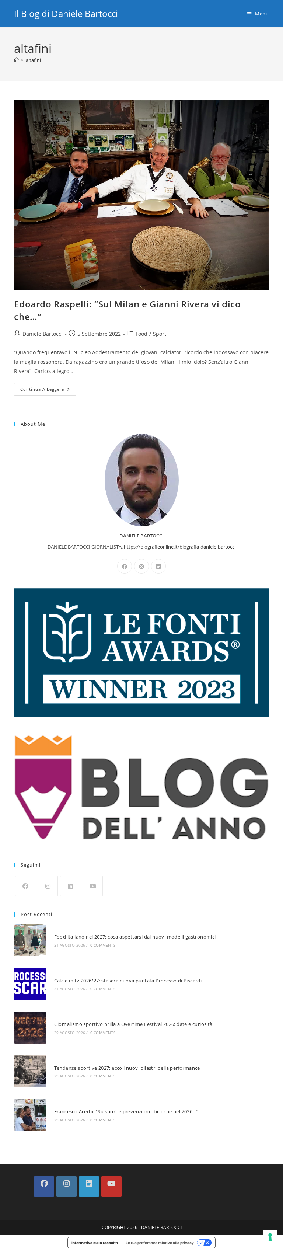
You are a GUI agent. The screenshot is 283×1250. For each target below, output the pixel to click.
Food (141, 333)
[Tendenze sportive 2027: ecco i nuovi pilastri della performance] (30, 1071)
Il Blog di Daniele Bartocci (66, 13)
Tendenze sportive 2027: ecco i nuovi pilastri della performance (127, 1068)
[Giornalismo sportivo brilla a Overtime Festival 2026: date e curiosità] (30, 1028)
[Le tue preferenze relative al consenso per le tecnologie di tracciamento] (270, 1237)
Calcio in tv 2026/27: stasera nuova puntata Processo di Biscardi (128, 980)
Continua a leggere (48, 391)
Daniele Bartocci (42, 333)
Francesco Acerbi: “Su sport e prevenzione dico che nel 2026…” (126, 1111)
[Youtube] (93, 886)
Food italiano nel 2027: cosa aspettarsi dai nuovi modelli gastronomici (135, 936)
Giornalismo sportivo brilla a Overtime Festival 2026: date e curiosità (133, 1024)
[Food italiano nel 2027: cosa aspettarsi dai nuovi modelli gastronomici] (30, 940)
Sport (159, 333)
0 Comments (102, 945)
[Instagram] (141, 566)
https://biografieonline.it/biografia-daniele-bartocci (179, 546)
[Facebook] (124, 566)
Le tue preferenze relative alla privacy (160, 1242)
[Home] (16, 60)
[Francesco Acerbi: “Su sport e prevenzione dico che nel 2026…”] (30, 1115)
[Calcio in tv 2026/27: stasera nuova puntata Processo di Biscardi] (30, 984)
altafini (33, 60)
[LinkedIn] (158, 566)
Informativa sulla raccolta (94, 1242)
